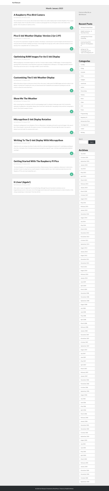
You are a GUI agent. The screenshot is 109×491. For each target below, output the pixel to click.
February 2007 (84, 372)
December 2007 (85, 334)
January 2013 (84, 251)
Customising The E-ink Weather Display (34, 77)
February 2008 (84, 327)
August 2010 (84, 270)
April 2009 (83, 285)
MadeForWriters (69, 488)
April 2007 (83, 364)
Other (82, 102)
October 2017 (84, 195)
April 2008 (83, 319)
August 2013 (84, 248)
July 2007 (83, 353)
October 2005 (84, 432)
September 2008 (85, 300)
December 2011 (85, 259)
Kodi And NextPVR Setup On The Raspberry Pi (87, 43)
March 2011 (84, 266)
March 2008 (84, 323)
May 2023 (83, 172)
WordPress (56, 488)
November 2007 (85, 338)
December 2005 (85, 425)
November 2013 (85, 236)
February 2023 (84, 184)
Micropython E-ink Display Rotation (32, 119)
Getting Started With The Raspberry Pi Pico (36, 161)
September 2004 (85, 481)
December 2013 (85, 233)
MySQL (83, 94)
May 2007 (83, 361)
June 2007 (83, 357)
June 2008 (83, 312)
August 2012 (84, 255)
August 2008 (84, 304)
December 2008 (85, 293)
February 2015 (84, 206)
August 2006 (84, 395)
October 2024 (84, 157)
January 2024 (84, 165)
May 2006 (83, 406)
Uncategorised (84, 125)
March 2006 (84, 413)
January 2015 (84, 210)
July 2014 (83, 221)
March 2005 (84, 459)
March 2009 (84, 289)
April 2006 (83, 410)
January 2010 (84, 278)
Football (83, 72)
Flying (82, 68)
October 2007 (84, 342)
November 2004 (85, 474)
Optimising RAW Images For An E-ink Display (37, 56)
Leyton (82, 87)
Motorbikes (84, 91)
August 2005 (84, 440)
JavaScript (83, 83)
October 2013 (84, 240)
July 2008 (83, 308)
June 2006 (83, 402)
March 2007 (84, 368)
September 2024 (85, 161)
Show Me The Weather (25, 98)
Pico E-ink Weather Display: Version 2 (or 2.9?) (37, 35)
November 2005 (85, 429)
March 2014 (84, 229)
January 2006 (84, 421)
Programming (84, 113)
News (82, 98)
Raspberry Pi (84, 117)
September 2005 (85, 436)
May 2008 (83, 315)
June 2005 (83, 447)
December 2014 (85, 214)
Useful (82, 128)
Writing (83, 132)
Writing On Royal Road (86, 27)
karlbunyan (18, 17)
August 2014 (84, 217)
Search (81, 139)
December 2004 (85, 470)
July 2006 (83, 398)
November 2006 (85, 383)
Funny (82, 76)
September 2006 (85, 391)
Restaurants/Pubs (85, 121)
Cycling (83, 64)
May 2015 (83, 202)
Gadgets (83, 79)
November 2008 (85, 297)
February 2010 (84, 274)
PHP (82, 106)
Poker (82, 109)
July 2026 (83, 153)
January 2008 (84, 331)
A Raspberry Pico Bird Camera (29, 14)
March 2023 (84, 180)
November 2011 (85, 263)
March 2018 (84, 191)
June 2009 (83, 282)
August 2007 (84, 349)
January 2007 (84, 376)
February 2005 (84, 462)
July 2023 (83, 168)
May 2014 (83, 225)
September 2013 (85, 244)
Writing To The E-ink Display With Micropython (38, 140)
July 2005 (83, 444)
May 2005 (83, 451)
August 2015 (84, 199)
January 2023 (84, 187)
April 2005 (83, 455)
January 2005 (84, 466)
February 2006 (84, 417)
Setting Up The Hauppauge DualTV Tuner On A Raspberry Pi (87, 50)
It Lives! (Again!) (22, 182)
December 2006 (85, 380)
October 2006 (84, 387)
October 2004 (84, 478)
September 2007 (85, 346)
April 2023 (83, 176)
